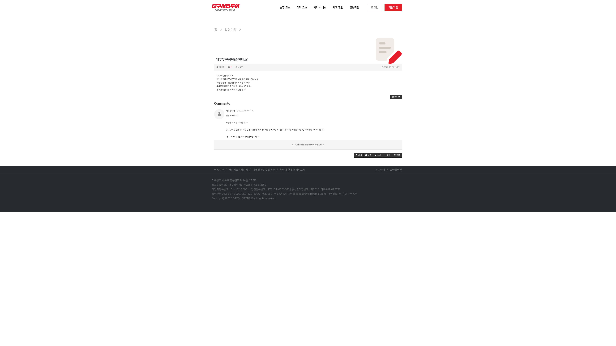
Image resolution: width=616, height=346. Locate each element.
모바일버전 (396, 170)
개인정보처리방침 (238, 170)
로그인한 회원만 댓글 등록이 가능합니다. (308, 145)
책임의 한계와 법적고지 (292, 170)
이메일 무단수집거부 (264, 170)
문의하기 (380, 170)
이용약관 (219, 170)
